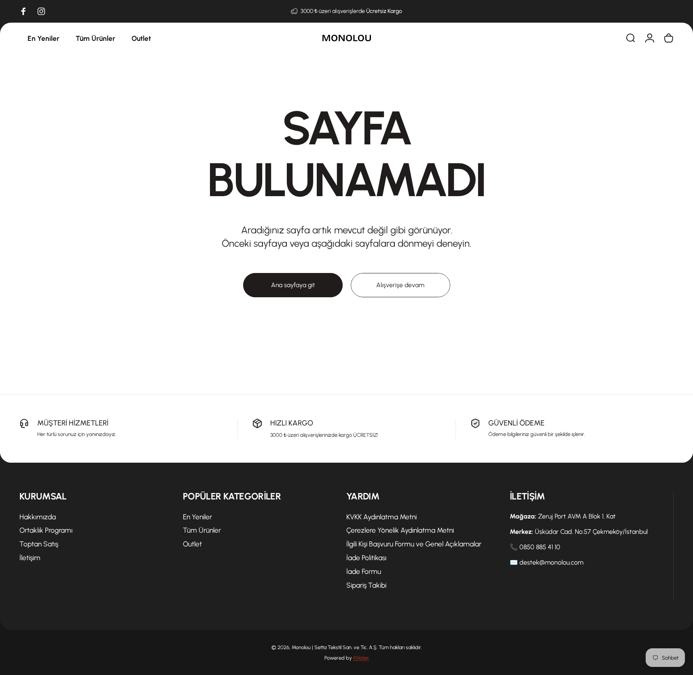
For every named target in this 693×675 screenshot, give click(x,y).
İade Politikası (366, 557)
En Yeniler (197, 516)
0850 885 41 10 (539, 547)
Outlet (192, 544)
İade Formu (363, 571)
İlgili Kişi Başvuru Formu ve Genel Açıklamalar (413, 544)
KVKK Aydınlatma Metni (381, 516)
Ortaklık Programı (45, 530)
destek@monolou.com (551, 562)
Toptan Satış (38, 544)
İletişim (29, 557)
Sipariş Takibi (366, 585)
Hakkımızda (37, 516)
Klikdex (361, 658)
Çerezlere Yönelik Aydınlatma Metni (400, 530)
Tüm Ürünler (202, 530)
